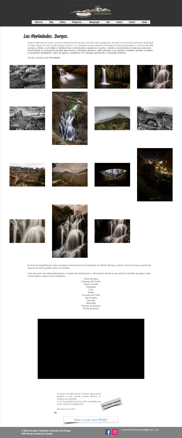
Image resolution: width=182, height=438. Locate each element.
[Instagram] (115, 432)
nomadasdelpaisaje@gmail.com (140, 429)
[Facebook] (108, 432)
